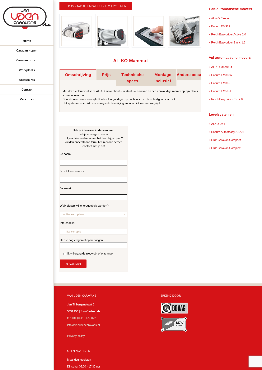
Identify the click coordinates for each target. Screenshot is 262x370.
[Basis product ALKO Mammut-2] (112, 30)
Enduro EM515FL (222, 91)
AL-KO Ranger (220, 18)
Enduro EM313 (220, 26)
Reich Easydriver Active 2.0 (228, 34)
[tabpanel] (130, 99)
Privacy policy (76, 335)
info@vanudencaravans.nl (83, 325)
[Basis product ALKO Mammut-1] (76, 30)
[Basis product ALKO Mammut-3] (148, 30)
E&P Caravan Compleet (226, 148)
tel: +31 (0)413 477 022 (81, 318)
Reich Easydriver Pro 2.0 (227, 99)
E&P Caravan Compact (226, 140)
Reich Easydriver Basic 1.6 (228, 42)
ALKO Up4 (218, 123)
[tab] (78, 74)
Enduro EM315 (220, 83)
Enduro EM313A (221, 75)
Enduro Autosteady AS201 (227, 131)
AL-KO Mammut (221, 67)
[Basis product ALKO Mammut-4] (184, 30)
